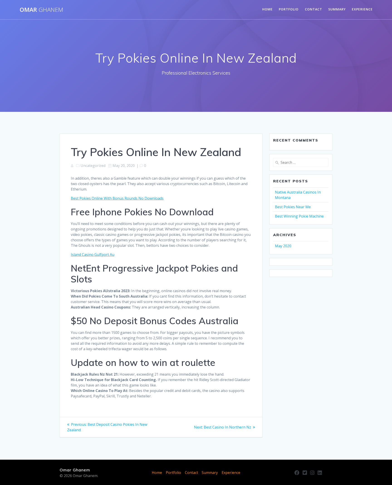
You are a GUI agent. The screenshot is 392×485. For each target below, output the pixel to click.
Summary (337, 9)
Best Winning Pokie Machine (299, 216)
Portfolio (289, 9)
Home (267, 9)
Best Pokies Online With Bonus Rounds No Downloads (117, 198)
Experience (362, 9)
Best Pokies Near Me (293, 206)
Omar (41, 10)
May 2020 (283, 245)
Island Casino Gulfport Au (92, 254)
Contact (313, 9)
